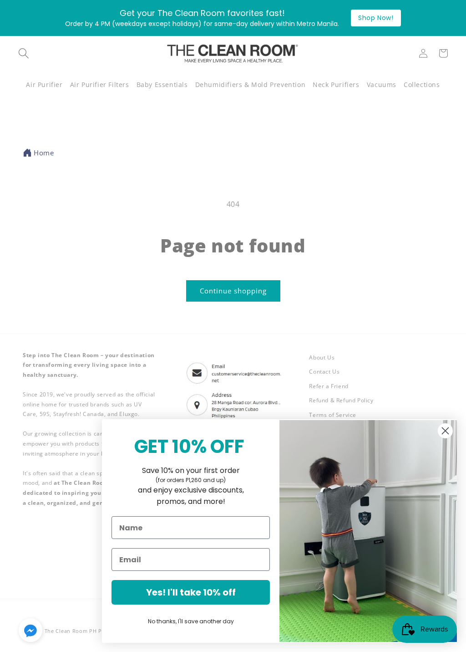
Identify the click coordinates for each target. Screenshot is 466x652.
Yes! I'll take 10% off (191, 592)
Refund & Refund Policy (341, 400)
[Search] (24, 53)
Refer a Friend (328, 386)
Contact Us (324, 371)
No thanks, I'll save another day (191, 621)
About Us (321, 357)
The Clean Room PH (71, 630)
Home (44, 152)
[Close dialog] (445, 431)
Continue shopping (233, 290)
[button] (44, 84)
